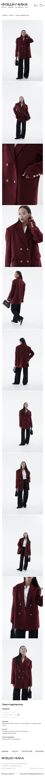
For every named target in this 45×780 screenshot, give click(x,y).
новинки (11, 7)
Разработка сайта (37, 768)
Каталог (11, 15)
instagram (39, 751)
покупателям (27, 751)
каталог (3, 7)
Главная (4, 15)
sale (26, 7)
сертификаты (19, 7)
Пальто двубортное (22, 15)
